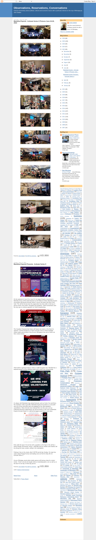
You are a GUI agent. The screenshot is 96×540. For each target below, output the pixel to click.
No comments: (33, 255)
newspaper (63, 352)
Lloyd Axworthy (64, 321)
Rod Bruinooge (75, 406)
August (66, 62)
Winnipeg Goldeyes (65, 493)
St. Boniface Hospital (72, 431)
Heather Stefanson (65, 290)
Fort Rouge (68, 268)
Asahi (67, 196)
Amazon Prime (68, 194)
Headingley (67, 286)
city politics (78, 233)
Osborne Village (66, 359)
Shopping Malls (72, 423)
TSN (75, 458)
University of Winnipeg (68, 470)
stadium (71, 437)
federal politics (73, 263)
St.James (72, 435)
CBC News (64, 226)
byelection (68, 218)
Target (74, 448)
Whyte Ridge (75, 484)
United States (78, 467)
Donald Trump (75, 251)
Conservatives (77, 240)
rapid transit (73, 389)
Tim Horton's (63, 455)
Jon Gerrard (77, 307)
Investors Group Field (74, 304)
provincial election (68, 384)
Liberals (79, 318)
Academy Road (78, 190)
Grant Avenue (64, 280)
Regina (61, 399)
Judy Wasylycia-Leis (70, 309)
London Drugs (76, 321)
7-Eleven (62, 190)
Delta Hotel (77, 250)
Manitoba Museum (65, 329)
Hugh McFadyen (74, 298)
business (78, 216)
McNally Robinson (68, 336)
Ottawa (78, 359)
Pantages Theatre (75, 362)
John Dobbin (73, 22)
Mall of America (76, 323)
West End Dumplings (68, 152)
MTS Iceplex (67, 347)
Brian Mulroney (63, 212)
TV (72, 463)
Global (80, 273)
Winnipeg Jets (65, 498)
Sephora (72, 420)
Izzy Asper (68, 306)
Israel (61, 306)
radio (77, 386)
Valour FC (68, 472)
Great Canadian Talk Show (67, 283)
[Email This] (41, 255)
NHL (71, 352)
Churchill (79, 231)
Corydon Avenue (70, 243)
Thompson (78, 453)
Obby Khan (75, 355)
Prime (69, 379)
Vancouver (76, 472)
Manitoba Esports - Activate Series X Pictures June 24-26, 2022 (34, 22)
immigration (62, 303)
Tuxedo (75, 460)
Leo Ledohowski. (71, 318)
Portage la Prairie (77, 375)
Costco (80, 243)
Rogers (62, 408)
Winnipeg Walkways (67, 510)
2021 (63, 89)
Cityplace (67, 235)
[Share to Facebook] (46, 255)
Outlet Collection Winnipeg (67, 360)
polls (79, 369)
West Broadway (72, 480)
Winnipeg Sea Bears (75, 502)
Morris (77, 342)
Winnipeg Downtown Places (70, 135)
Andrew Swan (76, 194)
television (64, 450)
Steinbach (78, 438)
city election (66, 233)
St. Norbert (70, 433)
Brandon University (65, 210)
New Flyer (69, 351)
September (67, 59)
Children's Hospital (67, 231)
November (67, 54)
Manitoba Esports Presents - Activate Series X (30, 264)
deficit (70, 250)
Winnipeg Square (67, 505)
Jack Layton (76, 306)
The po (65, 453)
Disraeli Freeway (64, 251)
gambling (67, 270)
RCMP (80, 391)
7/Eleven (69, 190)
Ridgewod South (76, 401)
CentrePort (76, 226)
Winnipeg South (63, 503)
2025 (63, 41)
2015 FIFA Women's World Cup (67, 188)
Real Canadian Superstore (69, 392)
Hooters (62, 294)
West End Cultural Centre (72, 482)
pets (71, 367)
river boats (66, 403)
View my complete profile (67, 31)
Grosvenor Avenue (74, 285)
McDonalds (63, 334)
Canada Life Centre (73, 221)
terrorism (71, 450)
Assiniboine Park (77, 198)
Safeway (79, 410)
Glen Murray (73, 273)
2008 (63, 124)
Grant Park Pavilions (77, 279)
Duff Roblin (69, 255)
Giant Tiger (65, 273)
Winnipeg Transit (64, 509)
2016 (63, 103)
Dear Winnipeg (66, 170)
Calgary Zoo (70, 220)
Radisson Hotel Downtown (23, 469)
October (66, 57)
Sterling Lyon (66, 442)
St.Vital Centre (63, 437)
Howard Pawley (64, 296)
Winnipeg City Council (74, 487)
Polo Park (65, 371)
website (63, 479)
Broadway (76, 214)
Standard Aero (78, 437)
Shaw (78, 420)
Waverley (76, 475)
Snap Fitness (77, 425)
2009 (63, 122)
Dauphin (78, 248)
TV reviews (66, 465)
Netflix (62, 351)
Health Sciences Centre (73, 288)
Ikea (68, 301)
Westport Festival (64, 483)
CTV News (63, 248)
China (74, 231)
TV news (79, 463)
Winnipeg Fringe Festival (71, 492)
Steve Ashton (70, 445)
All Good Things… (67, 172)
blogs (74, 207)
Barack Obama (72, 204)
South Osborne (71, 428)
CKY (76, 236)
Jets (66, 307)
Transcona (77, 457)
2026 (63, 38)
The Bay (64, 452)
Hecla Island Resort (77, 290)
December (67, 51)
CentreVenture (64, 228)
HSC (71, 296)
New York (77, 351)
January (66, 85)
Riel (61, 403)
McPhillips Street (74, 337)
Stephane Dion (64, 440)
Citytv (74, 235)
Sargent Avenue (68, 413)
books (80, 207)
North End (73, 354)
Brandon (76, 209)
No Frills (77, 352)
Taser (81, 448)
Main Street (64, 323)
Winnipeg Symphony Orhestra (73, 507)
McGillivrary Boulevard (75, 334)
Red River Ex (73, 396)
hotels (69, 295)
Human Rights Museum (66, 299)
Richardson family (65, 401)
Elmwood (78, 258)
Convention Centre (69, 241)
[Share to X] (44, 255)
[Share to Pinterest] (48, 255)
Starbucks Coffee (67, 438)
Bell (79, 204)
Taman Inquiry (66, 448)
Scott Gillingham (72, 416)
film (61, 265)
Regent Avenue (74, 397)
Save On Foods (66, 415)
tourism (71, 457)
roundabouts (65, 410)
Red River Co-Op (71, 394)
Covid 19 (66, 245)
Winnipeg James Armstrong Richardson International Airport (71, 496)
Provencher (77, 383)
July (65, 65)
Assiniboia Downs (65, 198)
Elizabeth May (71, 258)
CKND (64, 236)
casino (71, 225)
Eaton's (77, 257)
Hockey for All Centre (68, 293)
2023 (63, 46)
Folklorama (62, 266)
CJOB (80, 235)
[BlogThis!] (42, 255)
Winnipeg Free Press (75, 490)
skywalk (69, 425)
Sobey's (62, 427)
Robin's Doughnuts (66, 405)
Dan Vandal (71, 248)
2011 (63, 116)
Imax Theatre (76, 301)
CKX (70, 236)
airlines (63, 193)
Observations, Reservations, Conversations (40, 7)
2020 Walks (77, 188)
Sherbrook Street (65, 422)
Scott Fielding (63, 416)
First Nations (69, 265)
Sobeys (70, 427)
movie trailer (77, 344)
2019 (63, 94)
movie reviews (65, 344)
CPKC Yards (76, 245)
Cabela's (76, 218)
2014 (63, 108)
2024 (63, 44)
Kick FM (80, 314)
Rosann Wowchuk (77, 408)
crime (72, 246)
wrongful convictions (70, 513)
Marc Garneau (71, 331)
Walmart (68, 475)
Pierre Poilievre (78, 367)
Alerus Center (76, 193)
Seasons (66, 418)
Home (35, 475)
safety (71, 410)
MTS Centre (78, 346)
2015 (63, 105)
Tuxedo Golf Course (66, 462)
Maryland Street (74, 332)
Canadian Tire (64, 225)
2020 (63, 92)
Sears (80, 417)
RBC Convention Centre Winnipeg (71, 390)
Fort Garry (70, 267)
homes (78, 293)
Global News (66, 274)
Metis (68, 339)
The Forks (73, 452)
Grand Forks (74, 278)
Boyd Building (66, 209)
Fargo (72, 262)
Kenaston (64, 313)
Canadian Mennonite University (69, 223)
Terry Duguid (79, 450)
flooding (78, 265)
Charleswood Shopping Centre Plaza (71, 230)
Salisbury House (68, 411)
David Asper (63, 250)
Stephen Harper (76, 440)
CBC (77, 225)
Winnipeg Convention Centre (68, 488)
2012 (63, 114)
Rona (68, 408)
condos (72, 238)
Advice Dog (79, 191)
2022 (63, 49)
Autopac (75, 202)
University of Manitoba (70, 468)
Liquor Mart (77, 320)
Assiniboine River (74, 201)
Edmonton (63, 258)
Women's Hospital (73, 512)
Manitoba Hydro (65, 325)
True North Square (65, 458)
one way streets (76, 357)
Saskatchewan (78, 413)
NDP (76, 349)
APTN (61, 196)
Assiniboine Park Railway (68, 199)
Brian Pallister (74, 212)
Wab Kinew (73, 473)
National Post (68, 349)
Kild (63, 316)
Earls (75, 255)
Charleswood (74, 228)
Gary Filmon (78, 271)
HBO (61, 286)
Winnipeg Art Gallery (65, 485)
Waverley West (64, 477)
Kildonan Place (71, 316)
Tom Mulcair (77, 455)
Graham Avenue (64, 278)
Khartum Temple (72, 314)
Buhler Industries (64, 216)
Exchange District (73, 260)
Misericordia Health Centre (66, 342)
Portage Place (67, 377)
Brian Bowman (76, 210)
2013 (63, 111)
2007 (63, 127)
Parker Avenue (64, 363)
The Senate (71, 453)
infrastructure (71, 303)
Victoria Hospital (64, 473)
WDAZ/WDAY (77, 476)
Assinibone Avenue (65, 202)
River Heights (74, 403)
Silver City (62, 425)
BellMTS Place (64, 206)
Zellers (79, 514)
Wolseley (62, 512)
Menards (62, 339)
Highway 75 (78, 291)
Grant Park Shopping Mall (70, 281)
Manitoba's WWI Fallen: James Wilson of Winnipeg (74, 156)
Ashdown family (76, 196)
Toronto (62, 457)
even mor (62, 260)
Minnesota (77, 340)
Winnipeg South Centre (76, 503)
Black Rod (76, 206)
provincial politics (66, 386)
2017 (63, 100)
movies (62, 346)
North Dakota (64, 354)
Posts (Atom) (24, 479)
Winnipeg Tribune (77, 509)
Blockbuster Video (65, 207)
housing (77, 295)
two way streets (76, 465)
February (66, 83)
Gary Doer (69, 271)
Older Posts (54, 475)
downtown (64, 253)
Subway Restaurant (76, 447)
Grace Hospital (76, 276)
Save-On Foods (76, 415)
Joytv (61, 309)
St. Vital (76, 433)
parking (74, 363)
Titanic (70, 455)
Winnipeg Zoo (77, 510)
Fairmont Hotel (64, 262)
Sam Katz (78, 412)
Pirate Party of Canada (69, 369)
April (65, 80)
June (65, 68)
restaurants (71, 399)
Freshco (76, 268)
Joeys (70, 307)
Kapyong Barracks (73, 311)
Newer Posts (17, 475)
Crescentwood (64, 246)
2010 (63, 119)
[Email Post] (38, 255)
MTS (70, 346)
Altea (61, 194)
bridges (61, 213)
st (76, 430)
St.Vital (78, 435)
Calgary (62, 220)
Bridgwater (68, 214)
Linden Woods (67, 320)
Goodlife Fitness (64, 276)
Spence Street (70, 430)
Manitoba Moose (74, 328)
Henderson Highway (67, 291)
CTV (78, 246)
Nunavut (68, 355)
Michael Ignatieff (77, 339)
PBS (70, 365)
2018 (63, 97)
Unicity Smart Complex (66, 467)
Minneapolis (67, 340)
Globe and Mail (76, 274)
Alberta (69, 193)
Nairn (74, 347)
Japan (61, 307)
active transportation (68, 191)
